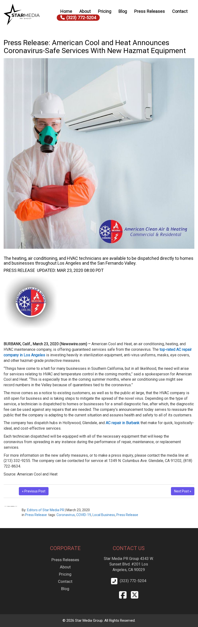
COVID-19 (83, 515)
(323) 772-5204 (81, 17)
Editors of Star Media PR (45, 510)
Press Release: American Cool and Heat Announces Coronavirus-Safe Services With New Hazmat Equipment (95, 46)
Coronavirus (66, 515)
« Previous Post (33, 491)
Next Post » (182, 491)
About (85, 11)
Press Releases (149, 11)
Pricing (104, 11)
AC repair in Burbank (123, 422)
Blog (123, 11)
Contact (180, 11)
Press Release (36, 515)
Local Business (103, 515)
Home (66, 11)
